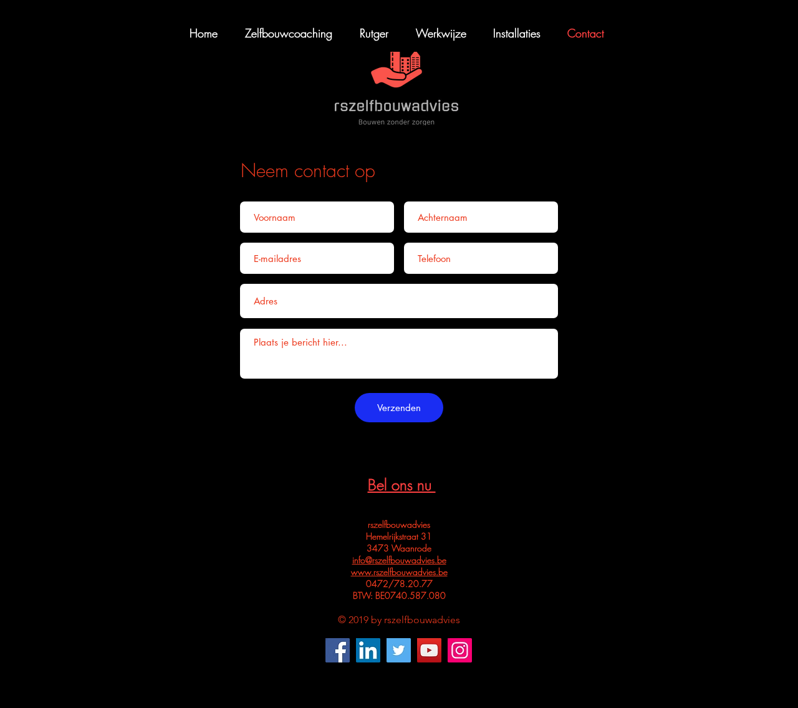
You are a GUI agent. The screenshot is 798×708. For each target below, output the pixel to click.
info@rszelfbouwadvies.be (399, 560)
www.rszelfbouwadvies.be (399, 572)
